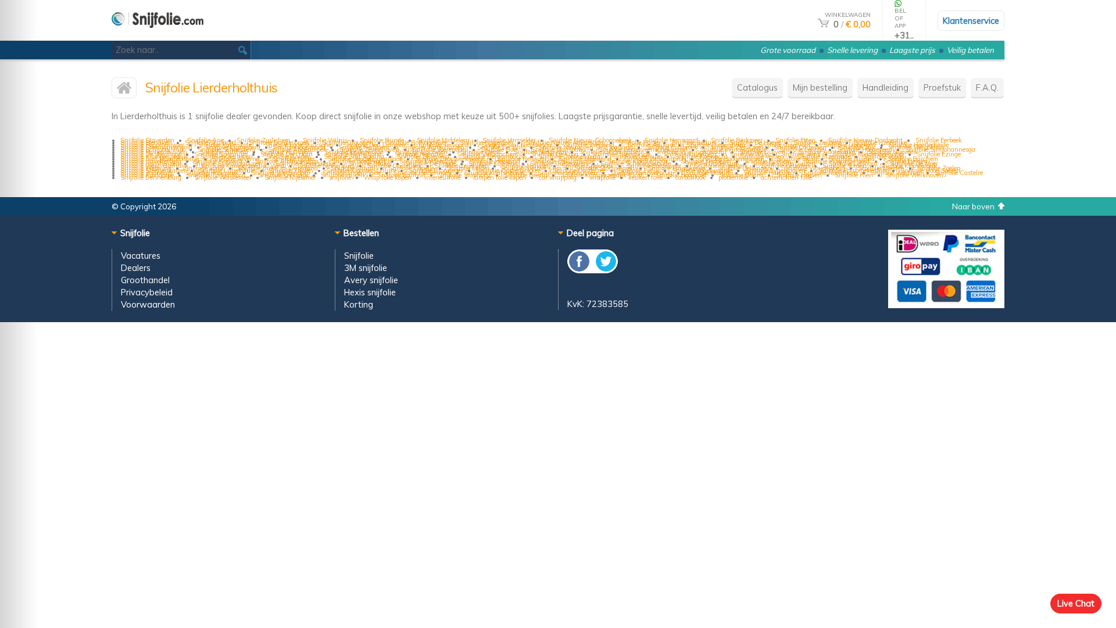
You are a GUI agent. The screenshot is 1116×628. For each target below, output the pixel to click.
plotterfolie (733, 177)
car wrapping (558, 177)
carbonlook (690, 177)
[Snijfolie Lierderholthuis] (124, 90)
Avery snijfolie (371, 280)
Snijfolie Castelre (959, 173)
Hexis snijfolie (370, 292)
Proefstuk (942, 87)
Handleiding (885, 87)
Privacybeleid (147, 292)
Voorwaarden (148, 304)
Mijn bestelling (820, 87)
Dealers (136, 267)
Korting (358, 304)
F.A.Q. (987, 87)
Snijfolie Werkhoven (914, 175)
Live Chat (1075, 603)
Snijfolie (359, 255)
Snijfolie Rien (854, 175)
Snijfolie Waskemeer (223, 177)
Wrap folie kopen (388, 177)
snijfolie (340, 177)
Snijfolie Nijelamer (290, 177)
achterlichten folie (786, 177)
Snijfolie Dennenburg (150, 177)
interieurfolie (442, 177)
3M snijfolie (365, 267)
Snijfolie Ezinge (939, 154)
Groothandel (145, 280)
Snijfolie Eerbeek (938, 140)
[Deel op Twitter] (605, 270)
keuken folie (645, 177)
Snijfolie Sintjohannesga (940, 149)
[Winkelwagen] (823, 24)
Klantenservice (971, 20)
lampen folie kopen (499, 177)
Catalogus (757, 87)
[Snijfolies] (157, 35)
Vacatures (140, 255)
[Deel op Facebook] (579, 270)
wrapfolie (602, 177)
